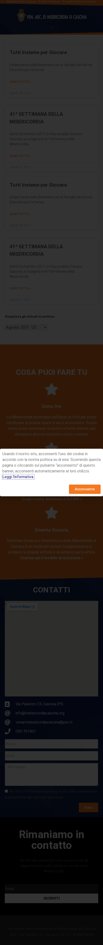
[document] (51, 472)
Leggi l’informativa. (18, 477)
